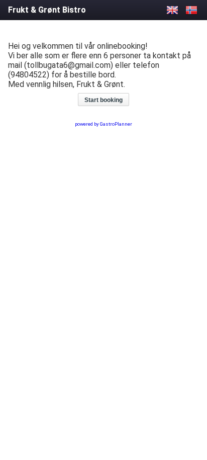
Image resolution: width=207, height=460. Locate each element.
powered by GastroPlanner (103, 124)
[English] (172, 10)
